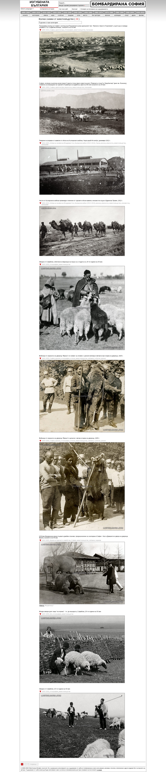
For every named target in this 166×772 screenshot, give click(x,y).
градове (71, 15)
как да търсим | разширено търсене (71, 5)
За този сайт (63, 9)
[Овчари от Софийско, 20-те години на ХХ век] (82, 757)
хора (52, 15)
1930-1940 (67, 12)
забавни (91, 358)
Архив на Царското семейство (60, 540)
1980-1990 (119, 12)
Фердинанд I (49, 605)
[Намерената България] (118, 6)
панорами (89, 30)
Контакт (74, 9)
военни (107, 15)
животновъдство (79, 30)
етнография (69, 30)
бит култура (96, 15)
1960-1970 (98, 12)
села (78, 15)
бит (51, 614)
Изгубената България (39, 3)
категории (35, 15)
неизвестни (126, 203)
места (85, 15)
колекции (117, 15)
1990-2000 (130, 12)
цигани (103, 358)
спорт (127, 15)
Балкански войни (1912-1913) (85, 143)
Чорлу (98, 143)
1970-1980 (109, 12)
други (133, 15)
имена (46, 15)
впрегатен (68, 87)
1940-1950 (78, 12)
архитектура (59, 30)
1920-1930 (57, 12)
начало (25, 15)
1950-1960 (88, 12)
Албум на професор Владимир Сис (62, 143)
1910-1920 (46, 12)
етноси (72, 358)
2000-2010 (140, 12)
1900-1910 (36, 12)
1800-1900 (26, 12)
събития (61, 15)
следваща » (34, 764)
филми (141, 15)
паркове (98, 540)
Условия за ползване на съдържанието (94, 9)
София (52, 30)
